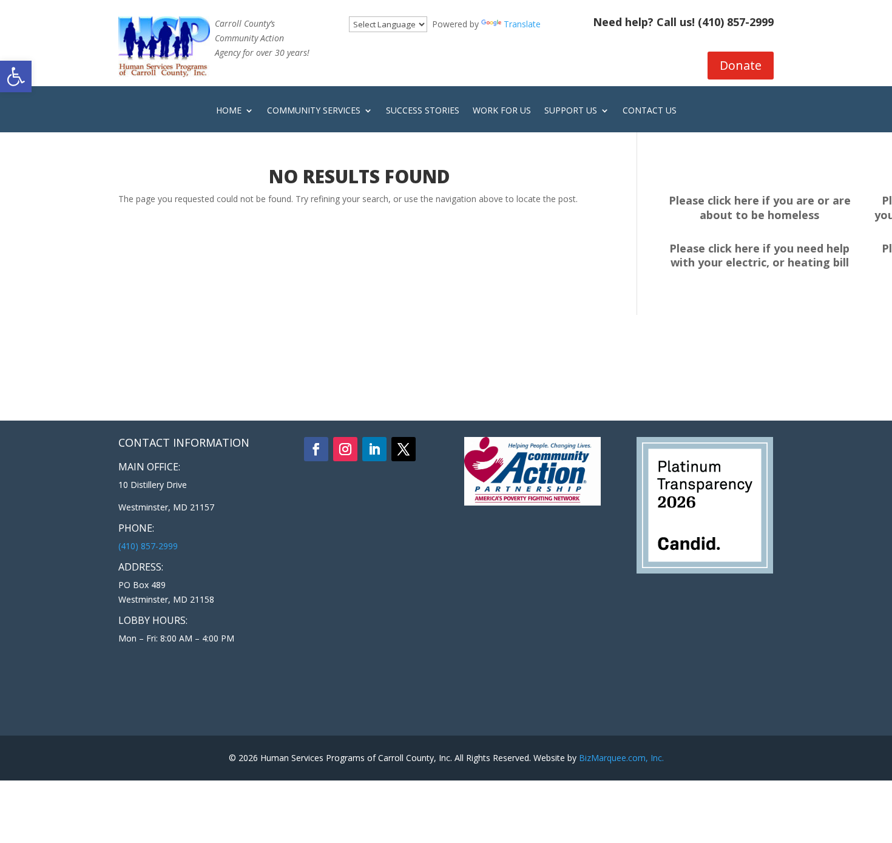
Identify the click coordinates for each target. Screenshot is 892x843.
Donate (741, 65)
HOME (229, 111)
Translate (522, 24)
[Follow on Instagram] (345, 449)
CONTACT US (650, 111)
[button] (16, 76)
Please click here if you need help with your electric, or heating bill (759, 255)
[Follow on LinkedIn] (374, 449)
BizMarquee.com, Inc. (621, 757)
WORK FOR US (502, 111)
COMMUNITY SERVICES (313, 111)
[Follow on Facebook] (316, 449)
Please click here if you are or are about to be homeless (760, 207)
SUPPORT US (570, 111)
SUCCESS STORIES (422, 111)
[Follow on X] (403, 449)
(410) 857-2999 (736, 22)
